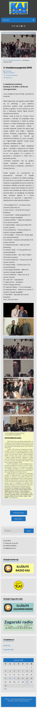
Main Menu (6, 20)
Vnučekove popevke (14, 60)
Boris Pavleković (10, 73)
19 (14, 678)
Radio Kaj (6, 646)
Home (5, 60)
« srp (5, 689)
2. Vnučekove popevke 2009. (17, 67)
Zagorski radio (8, 650)
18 (10, 678)
